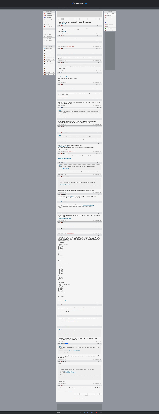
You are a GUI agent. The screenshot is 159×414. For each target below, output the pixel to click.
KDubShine (64, 361)
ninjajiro (63, 25)
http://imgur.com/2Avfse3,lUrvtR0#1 (74, 350)
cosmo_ (63, 126)
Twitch (102, 412)
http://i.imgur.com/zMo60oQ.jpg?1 (71, 372)
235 (98, 394)
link (100, 33)
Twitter (86, 412)
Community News (49, 11)
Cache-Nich (64, 235)
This (97, 196)
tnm (62, 107)
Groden (63, 304)
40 (78, 394)
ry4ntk (63, 62)
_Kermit (63, 162)
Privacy (60, 412)
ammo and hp (70, 196)
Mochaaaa (63, 143)
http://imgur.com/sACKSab (63, 146)
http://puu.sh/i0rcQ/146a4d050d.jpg (64, 218)
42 (83, 394)
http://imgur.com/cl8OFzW (63, 300)
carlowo (63, 72)
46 (94, 394)
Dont (63, 35)
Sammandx (64, 194)
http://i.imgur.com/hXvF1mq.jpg (64, 76)
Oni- (62, 385)
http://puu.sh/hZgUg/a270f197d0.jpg (64, 158)
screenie (64, 31)
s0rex (63, 201)
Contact (57, 412)
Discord (90, 412)
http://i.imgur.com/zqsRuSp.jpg (88, 205)
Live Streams (110, 11)
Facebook (93, 412)
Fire (62, 48)
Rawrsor (63, 132)
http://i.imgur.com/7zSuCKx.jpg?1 (70, 319)
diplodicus (63, 213)
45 (91, 394)
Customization (63, 23)
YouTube (98, 412)
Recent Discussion (49, 46)
